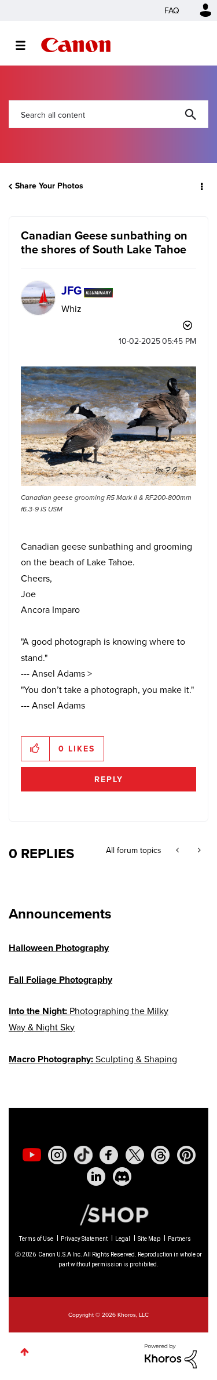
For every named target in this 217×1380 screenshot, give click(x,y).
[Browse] (26, 45)
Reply (108, 779)
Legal (122, 1239)
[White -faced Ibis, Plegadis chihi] (198, 850)
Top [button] (25, 1351)
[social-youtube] (32, 1155)
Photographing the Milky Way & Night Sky (88, 1018)
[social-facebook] (109, 1155)
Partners (179, 1239)
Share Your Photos (49, 185)
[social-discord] (122, 1176)
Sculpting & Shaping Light (93, 1066)
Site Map (149, 1239)
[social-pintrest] (186, 1155)
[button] (108, 425)
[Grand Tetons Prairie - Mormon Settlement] (178, 850)
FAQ (171, 10)
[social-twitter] (135, 1155)
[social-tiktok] (83, 1155)
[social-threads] (160, 1155)
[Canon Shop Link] (108, 1214)
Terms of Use (36, 1239)
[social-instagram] (57, 1155)
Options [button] (200, 186)
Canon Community (76, 45)
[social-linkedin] (96, 1176)
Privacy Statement (84, 1239)
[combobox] (108, 114)
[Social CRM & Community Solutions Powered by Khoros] (171, 1355)
